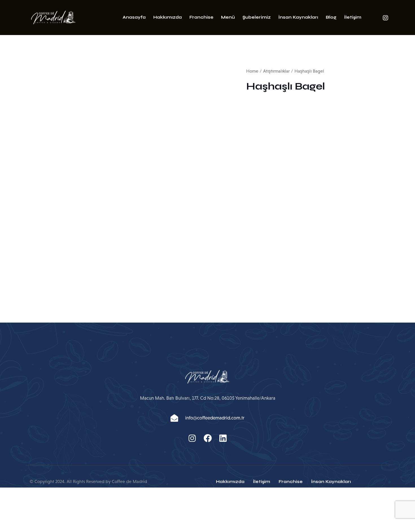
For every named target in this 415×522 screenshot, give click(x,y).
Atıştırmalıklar (276, 71)
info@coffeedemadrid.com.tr (214, 418)
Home (252, 71)
